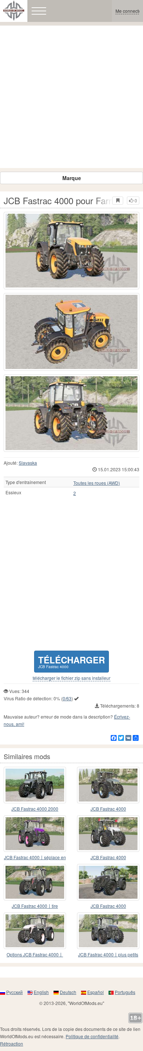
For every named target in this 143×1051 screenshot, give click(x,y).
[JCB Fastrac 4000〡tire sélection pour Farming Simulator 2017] (35, 882)
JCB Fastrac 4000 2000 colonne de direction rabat (35, 809)
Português (125, 992)
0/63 (67, 698)
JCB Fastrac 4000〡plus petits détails (108, 954)
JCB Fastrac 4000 (108, 809)
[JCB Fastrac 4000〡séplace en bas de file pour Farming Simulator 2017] (35, 833)
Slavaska (28, 463)
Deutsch (68, 992)
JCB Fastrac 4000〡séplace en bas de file (35, 857)
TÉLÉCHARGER (71, 661)
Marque (71, 178)
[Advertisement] (71, 97)
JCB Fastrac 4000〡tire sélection (35, 906)
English (41, 992)
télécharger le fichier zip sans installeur (71, 678)
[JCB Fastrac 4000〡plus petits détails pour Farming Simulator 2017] (108, 931)
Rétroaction (11, 1043)
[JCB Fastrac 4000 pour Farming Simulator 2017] (71, 250)
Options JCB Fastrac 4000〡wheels (35, 954)
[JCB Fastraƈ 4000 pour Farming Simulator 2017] (108, 882)
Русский (14, 992)
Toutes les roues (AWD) (96, 483)
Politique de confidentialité (92, 1036)
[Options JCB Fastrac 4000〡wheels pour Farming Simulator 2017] (35, 931)
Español (95, 992)
